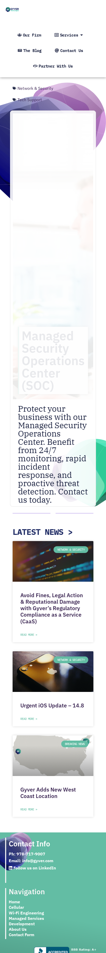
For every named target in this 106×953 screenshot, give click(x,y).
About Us (17, 929)
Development (22, 923)
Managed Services (26, 918)
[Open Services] (82, 35)
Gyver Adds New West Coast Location (48, 793)
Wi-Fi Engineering (26, 912)
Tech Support (29, 99)
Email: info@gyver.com (31, 860)
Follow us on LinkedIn (34, 867)
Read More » (28, 635)
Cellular (16, 907)
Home (14, 901)
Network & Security (35, 88)
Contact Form (21, 934)
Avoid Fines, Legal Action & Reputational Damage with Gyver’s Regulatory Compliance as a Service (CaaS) (51, 608)
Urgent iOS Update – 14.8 (52, 705)
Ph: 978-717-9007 (27, 853)
